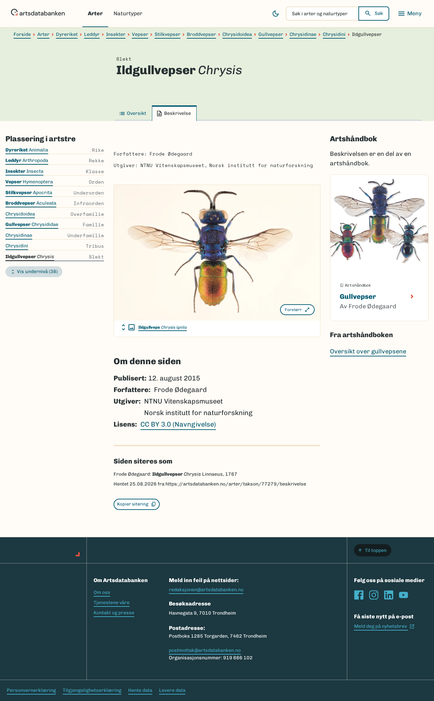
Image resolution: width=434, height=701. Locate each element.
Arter (95, 13)
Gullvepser (270, 34)
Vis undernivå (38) (37, 271)
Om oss (102, 592)
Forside (22, 34)
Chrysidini (334, 34)
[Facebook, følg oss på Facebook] (358, 595)
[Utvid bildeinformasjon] (128, 327)
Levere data (172, 690)
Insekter (115, 34)
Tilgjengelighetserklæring (92, 690)
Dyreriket (67, 34)
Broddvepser (201, 34)
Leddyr (92, 34)
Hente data (140, 690)
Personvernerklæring (31, 690)
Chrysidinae (303, 34)
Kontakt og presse (114, 613)
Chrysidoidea (237, 34)
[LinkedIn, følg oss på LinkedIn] (388, 595)
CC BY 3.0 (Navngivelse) (178, 424)
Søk (379, 13)
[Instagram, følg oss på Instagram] (373, 595)
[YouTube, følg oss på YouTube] (403, 595)
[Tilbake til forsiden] (38, 13)
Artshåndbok (353, 139)
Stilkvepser (167, 34)
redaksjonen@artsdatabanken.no (206, 590)
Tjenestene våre (112, 602)
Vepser (140, 34)
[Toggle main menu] (409, 13)
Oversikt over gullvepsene (368, 351)
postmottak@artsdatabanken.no (205, 650)
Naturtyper (128, 13)
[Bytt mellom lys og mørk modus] (276, 13)
